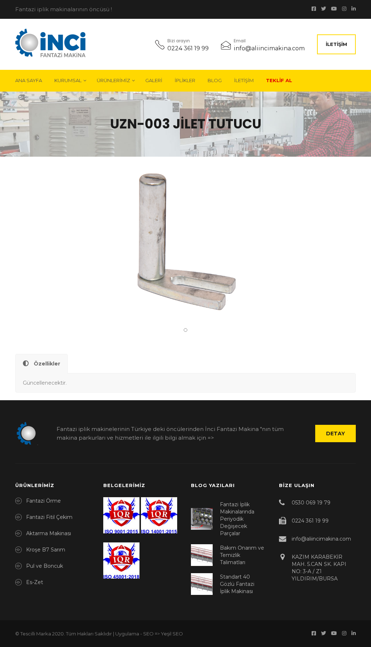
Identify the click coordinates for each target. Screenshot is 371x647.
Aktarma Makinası (48, 533)
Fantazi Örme (43, 501)
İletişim (336, 44)
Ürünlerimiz (113, 80)
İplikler (185, 80)
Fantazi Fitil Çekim (49, 517)
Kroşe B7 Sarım (45, 549)
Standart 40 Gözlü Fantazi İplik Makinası (237, 584)
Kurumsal (68, 80)
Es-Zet (34, 582)
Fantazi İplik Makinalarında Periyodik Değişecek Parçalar (237, 519)
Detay (335, 433)
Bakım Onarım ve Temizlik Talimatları (242, 555)
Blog (215, 80)
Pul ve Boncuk (44, 566)
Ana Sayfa (28, 80)
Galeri (153, 80)
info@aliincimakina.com (269, 48)
